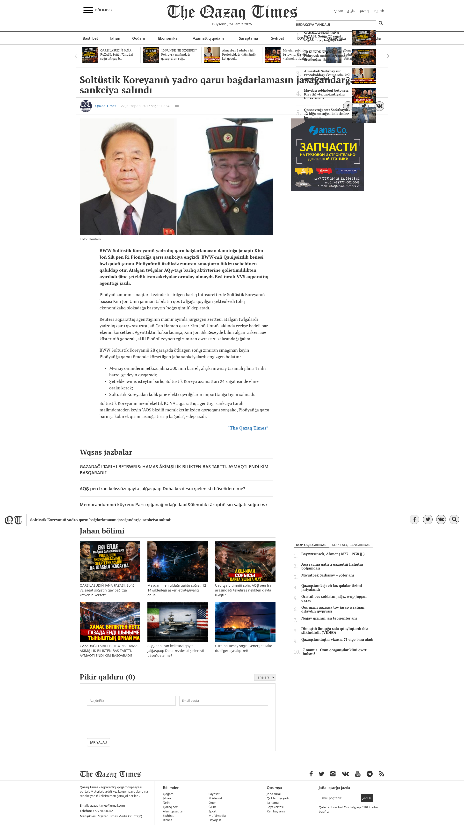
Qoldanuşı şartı (278, 798)
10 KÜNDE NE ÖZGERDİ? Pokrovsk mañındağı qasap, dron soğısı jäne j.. (326, 55)
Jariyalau (98, 742)
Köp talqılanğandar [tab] (351, 544)
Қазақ (338, 10)
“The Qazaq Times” (248, 428)
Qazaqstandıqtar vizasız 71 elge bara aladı (337, 640)
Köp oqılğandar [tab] (311, 544)
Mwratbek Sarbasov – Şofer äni (327, 575)
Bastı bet (90, 38)
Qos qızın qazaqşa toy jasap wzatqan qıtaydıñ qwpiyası (332, 609)
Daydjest (215, 820)
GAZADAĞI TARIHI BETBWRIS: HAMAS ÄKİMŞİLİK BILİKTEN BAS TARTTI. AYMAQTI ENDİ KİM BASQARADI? (174, 469)
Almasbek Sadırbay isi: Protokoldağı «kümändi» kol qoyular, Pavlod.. (327, 75)
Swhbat (277, 38)
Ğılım (212, 807)
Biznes (167, 820)
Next (387, 56)
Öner (212, 803)
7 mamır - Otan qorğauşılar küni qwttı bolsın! (335, 652)
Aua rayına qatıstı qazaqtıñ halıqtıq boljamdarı (332, 566)
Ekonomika (168, 38)
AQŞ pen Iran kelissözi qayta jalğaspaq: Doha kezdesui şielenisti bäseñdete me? (162, 488)
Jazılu (366, 798)
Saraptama (248, 38)
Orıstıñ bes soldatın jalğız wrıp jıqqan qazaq (334, 598)
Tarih (166, 803)
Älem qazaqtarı (173, 811)
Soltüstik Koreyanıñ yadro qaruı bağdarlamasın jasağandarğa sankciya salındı (101, 519)
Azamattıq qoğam (208, 38)
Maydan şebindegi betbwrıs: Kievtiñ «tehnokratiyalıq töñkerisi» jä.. (326, 94)
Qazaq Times (105, 105)
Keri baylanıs (276, 811)
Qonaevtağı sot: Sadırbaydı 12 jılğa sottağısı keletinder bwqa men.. (326, 113)
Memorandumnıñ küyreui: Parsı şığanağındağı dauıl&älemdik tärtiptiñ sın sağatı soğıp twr (174, 504)
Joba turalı (274, 794)
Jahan (115, 38)
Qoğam (138, 38)
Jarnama (273, 803)
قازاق (351, 10)
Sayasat (214, 794)
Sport (213, 811)
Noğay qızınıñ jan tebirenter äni (329, 618)
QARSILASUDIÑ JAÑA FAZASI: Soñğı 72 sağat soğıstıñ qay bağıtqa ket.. (324, 36)
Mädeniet (215, 798)
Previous (76, 56)
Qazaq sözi (170, 807)
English (378, 10)
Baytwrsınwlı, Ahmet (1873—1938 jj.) (333, 554)
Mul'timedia (217, 816)
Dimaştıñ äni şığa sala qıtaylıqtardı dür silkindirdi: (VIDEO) (334, 631)
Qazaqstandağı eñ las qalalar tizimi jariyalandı (331, 587)
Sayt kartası (275, 807)
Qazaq (363, 10)
